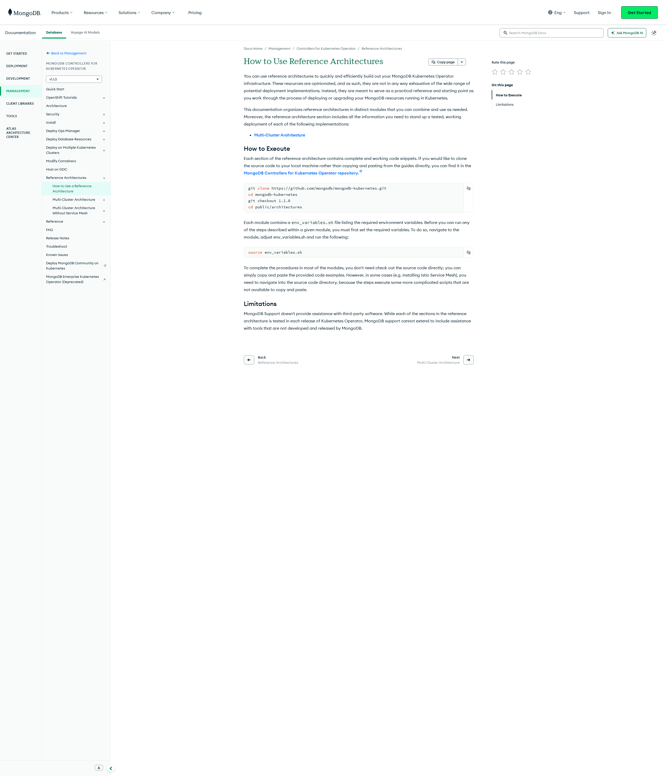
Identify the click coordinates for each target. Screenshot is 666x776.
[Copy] (468, 188)
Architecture (56, 106)
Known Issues (57, 255)
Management (279, 48)
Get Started (639, 12)
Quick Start (55, 89)
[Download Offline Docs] (99, 768)
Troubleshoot (56, 246)
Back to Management (68, 53)
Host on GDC (56, 169)
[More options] (462, 62)
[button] (557, 12)
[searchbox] (551, 32)
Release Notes (57, 238)
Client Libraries (20, 103)
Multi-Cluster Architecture (279, 134)
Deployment (17, 66)
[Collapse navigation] (111, 768)
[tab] (54, 32)
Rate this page (503, 62)
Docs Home (253, 48)
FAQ (49, 230)
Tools (11, 116)
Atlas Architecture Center (18, 133)
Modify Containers (61, 161)
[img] (495, 72)
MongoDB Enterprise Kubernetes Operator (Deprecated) (72, 279)
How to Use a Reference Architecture (72, 188)
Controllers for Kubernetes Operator (326, 48)
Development (18, 78)
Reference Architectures (382, 48)
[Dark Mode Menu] (654, 32)
